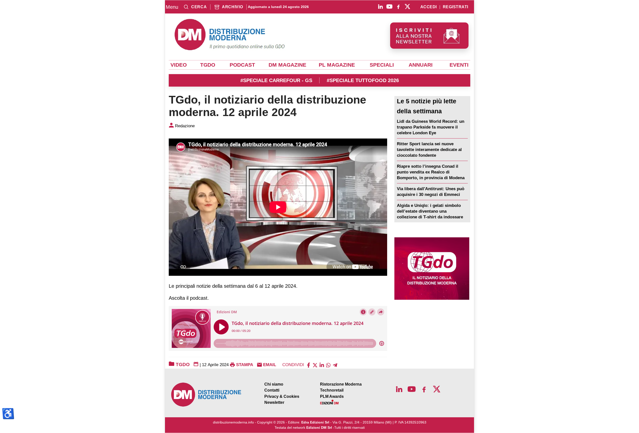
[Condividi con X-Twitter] (315, 364)
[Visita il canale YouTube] (389, 6)
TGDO (207, 65)
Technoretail (331, 390)
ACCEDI (428, 7)
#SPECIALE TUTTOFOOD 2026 (363, 80)
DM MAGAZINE (287, 65)
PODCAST (242, 65)
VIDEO (178, 65)
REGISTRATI (455, 7)
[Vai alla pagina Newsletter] (429, 35)
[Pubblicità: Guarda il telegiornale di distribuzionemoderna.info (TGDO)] (431, 268)
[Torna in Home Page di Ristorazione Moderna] (206, 395)
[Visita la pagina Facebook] (398, 6)
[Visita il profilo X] (407, 6)
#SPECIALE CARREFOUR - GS (276, 80)
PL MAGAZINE (337, 65)
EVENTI (459, 65)
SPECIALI (382, 65)
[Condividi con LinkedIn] (321, 364)
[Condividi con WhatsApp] (328, 364)
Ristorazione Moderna (341, 384)
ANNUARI (421, 65)
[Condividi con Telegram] (334, 364)
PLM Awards (332, 396)
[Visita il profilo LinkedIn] (380, 6)
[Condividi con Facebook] (308, 364)
